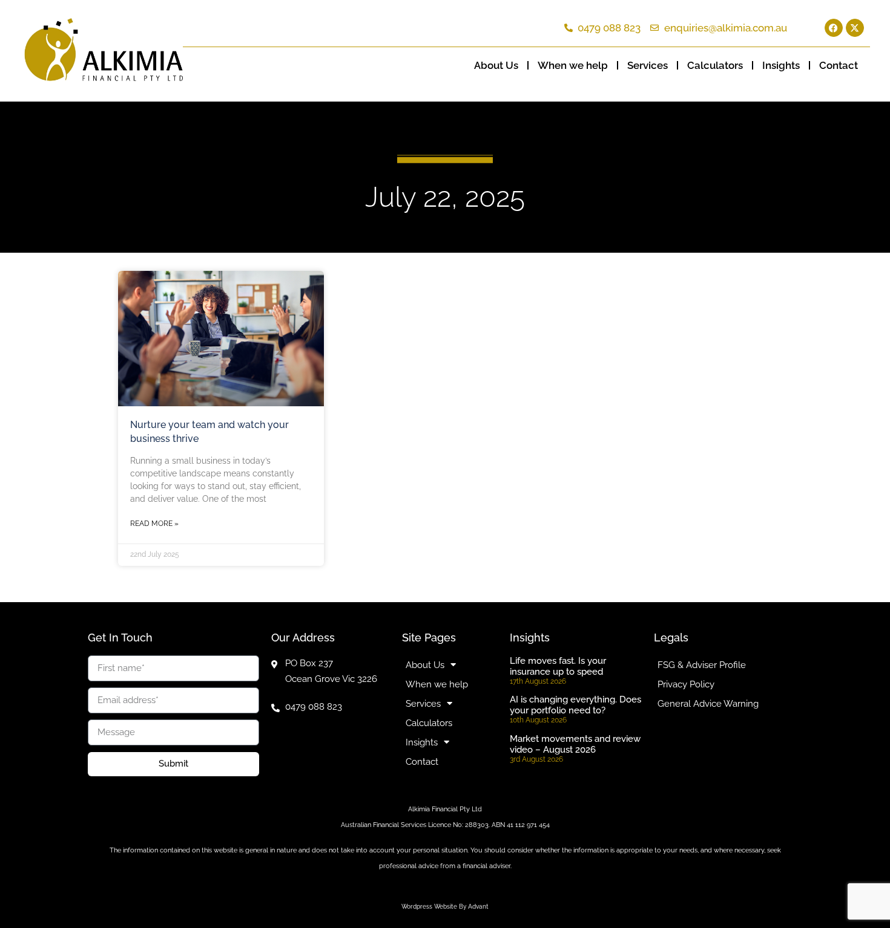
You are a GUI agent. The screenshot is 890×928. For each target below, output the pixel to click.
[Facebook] (834, 28)
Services (647, 65)
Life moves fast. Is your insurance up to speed (558, 666)
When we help (573, 65)
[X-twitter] (855, 28)
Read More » (154, 523)
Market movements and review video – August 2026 (575, 744)
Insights (781, 65)
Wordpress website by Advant (445, 906)
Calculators (715, 65)
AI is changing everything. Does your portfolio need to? (575, 705)
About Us (496, 65)
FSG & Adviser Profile (702, 665)
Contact (838, 65)
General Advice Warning (708, 703)
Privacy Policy (686, 684)
